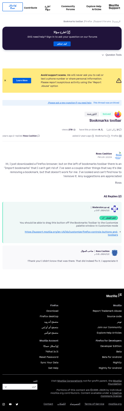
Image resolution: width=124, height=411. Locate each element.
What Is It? (51, 351)
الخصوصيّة (75, 404)
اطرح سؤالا (47, 8)
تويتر (119, 321)
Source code (114, 316)
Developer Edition (111, 346)
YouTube (10, 404)
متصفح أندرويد (51, 321)
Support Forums (102, 21)
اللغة (35, 381)
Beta (119, 351)
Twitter (17, 404)
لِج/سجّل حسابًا (12, 7)
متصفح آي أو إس (50, 327)
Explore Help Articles (93, 8)
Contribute (30, 7)
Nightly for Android (110, 368)
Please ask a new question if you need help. (69, 103)
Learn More (22, 80)
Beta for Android (112, 357)
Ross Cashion (104, 153)
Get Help (53, 368)
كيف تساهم (62, 43)
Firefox (88, 21)
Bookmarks (101, 136)
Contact (48, 404)
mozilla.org (115, 404)
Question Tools (114, 55)
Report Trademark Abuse (107, 310)
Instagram (3, 404)
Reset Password (48, 357)
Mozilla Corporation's (69, 380)
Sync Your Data (49, 362)
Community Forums (68, 8)
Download (52, 310)
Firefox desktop (49, 316)
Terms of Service (94, 404)
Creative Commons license (111, 394)
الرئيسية (116, 21)
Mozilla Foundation (115, 382)
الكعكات (61, 404)
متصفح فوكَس (51, 332)
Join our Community (109, 327)
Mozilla (114, 296)
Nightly (117, 362)
